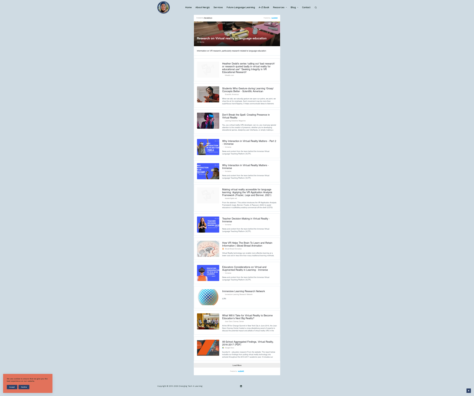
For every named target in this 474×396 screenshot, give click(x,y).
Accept (12, 387)
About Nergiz (203, 7)
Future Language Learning (241, 7)
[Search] (316, 7)
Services (218, 7)
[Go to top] (468, 390)
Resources (278, 7)
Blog (293, 7)
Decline (24, 387)
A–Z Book (264, 7)
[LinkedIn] (241, 386)
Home (188, 7)
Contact (306, 7)
